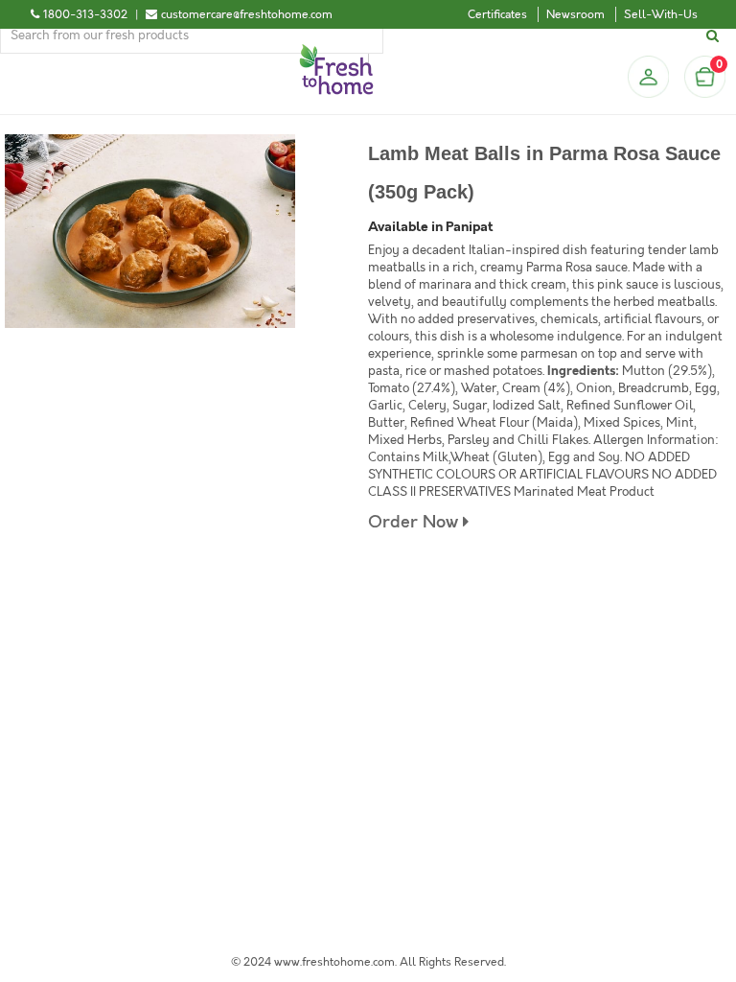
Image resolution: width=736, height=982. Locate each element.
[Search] (715, 36)
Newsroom (575, 14)
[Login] (648, 77)
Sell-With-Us (661, 14)
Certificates (497, 14)
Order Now (415, 522)
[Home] (336, 51)
